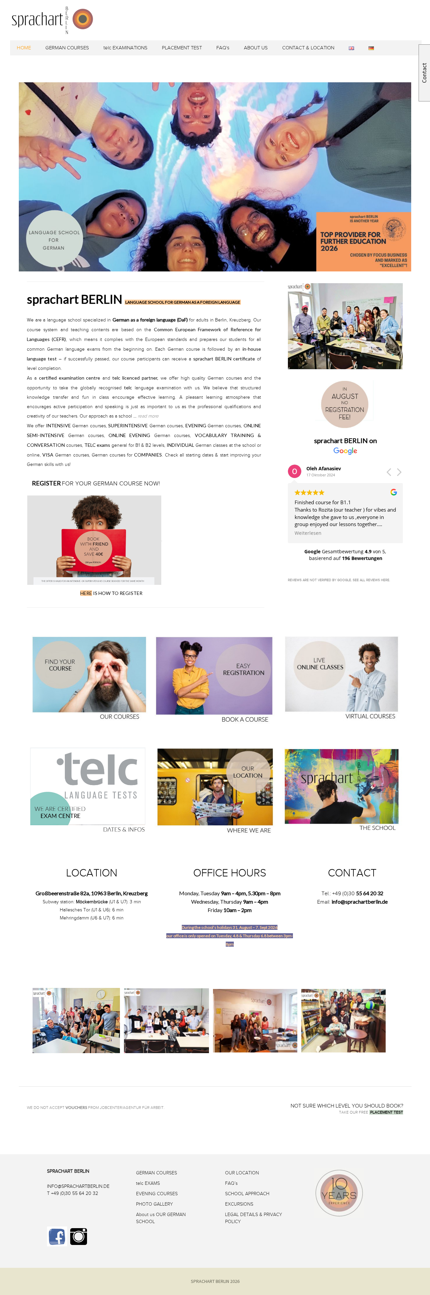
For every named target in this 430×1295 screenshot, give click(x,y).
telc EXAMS (148, 1183)
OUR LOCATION (242, 1172)
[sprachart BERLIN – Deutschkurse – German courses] (217, 29)
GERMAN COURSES (67, 47)
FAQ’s (222, 47)
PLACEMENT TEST (182, 47)
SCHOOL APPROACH (247, 1193)
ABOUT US (256, 47)
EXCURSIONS (239, 1204)
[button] (398, 474)
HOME (24, 47)
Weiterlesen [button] (308, 533)
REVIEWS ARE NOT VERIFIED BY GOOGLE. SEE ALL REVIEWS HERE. (339, 580)
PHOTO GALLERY (154, 1204)
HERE (86, 593)
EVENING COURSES (157, 1193)
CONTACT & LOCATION (308, 47)
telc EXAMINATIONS (125, 47)
